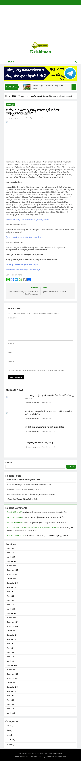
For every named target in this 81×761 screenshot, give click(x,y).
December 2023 (12, 674)
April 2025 (10, 605)
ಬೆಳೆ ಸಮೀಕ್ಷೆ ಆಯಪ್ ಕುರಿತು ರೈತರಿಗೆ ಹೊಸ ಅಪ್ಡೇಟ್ (22, 265)
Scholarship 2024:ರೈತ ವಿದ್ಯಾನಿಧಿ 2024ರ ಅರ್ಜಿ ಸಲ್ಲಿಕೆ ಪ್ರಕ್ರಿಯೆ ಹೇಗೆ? (44, 517)
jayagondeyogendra (15, 118)
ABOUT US (33, 757)
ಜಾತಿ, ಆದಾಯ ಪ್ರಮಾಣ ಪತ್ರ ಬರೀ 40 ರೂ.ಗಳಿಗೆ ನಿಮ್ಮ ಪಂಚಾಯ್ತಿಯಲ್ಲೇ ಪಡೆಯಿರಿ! (31, 494)
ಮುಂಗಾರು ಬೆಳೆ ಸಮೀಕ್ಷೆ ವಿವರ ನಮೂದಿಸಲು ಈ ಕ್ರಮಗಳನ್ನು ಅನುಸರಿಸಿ (27, 220)
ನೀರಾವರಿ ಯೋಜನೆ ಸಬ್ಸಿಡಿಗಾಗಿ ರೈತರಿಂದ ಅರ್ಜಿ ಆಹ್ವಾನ (23, 270)
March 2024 (11, 661)
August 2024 (11, 639)
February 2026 (12, 561)
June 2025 (10, 596)
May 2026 (10, 548)
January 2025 (11, 618)
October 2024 (11, 631)
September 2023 (12, 687)
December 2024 (12, 622)
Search (8, 463)
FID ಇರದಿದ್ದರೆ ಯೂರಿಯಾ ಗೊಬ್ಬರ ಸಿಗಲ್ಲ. (39, 443)
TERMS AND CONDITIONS (56, 757)
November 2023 (12, 678)
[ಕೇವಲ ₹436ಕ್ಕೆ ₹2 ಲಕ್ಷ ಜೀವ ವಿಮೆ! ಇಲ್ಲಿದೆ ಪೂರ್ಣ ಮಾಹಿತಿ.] (26, 88)
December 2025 (12, 570)
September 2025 (12, 583)
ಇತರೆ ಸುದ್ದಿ (10, 725)
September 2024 (12, 635)
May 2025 (10, 600)
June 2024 (10, 648)
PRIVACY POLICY (21, 757)
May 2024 (10, 652)
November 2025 (12, 574)
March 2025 (11, 609)
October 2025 (11, 579)
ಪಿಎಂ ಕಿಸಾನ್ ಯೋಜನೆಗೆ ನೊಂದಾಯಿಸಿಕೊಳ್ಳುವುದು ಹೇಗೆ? (24, 489)
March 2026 (11, 557)
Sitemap (42, 757)
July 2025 (10, 592)
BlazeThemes (57, 753)
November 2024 (12, 626)
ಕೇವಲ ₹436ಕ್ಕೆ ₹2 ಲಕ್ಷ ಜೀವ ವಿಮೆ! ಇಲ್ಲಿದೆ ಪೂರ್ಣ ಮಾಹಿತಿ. (48, 86)
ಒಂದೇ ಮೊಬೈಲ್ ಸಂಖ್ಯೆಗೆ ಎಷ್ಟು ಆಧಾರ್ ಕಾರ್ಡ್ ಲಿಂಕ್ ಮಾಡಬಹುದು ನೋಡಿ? (29, 484)
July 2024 (10, 644)
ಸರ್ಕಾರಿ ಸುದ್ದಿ (10, 740)
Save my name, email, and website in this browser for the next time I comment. (38, 370)
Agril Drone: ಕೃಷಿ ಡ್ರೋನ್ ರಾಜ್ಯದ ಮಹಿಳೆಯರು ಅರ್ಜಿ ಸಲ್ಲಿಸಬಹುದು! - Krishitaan (33, 527)
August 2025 (11, 587)
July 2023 (10, 696)
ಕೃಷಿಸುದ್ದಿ (9, 730)
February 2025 (12, 613)
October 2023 (11, 683)
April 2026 (10, 553)
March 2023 (11, 713)
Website (11, 362)
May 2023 (10, 704)
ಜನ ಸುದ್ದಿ (9, 735)
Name (11, 344)
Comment (12, 318)
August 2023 (11, 691)
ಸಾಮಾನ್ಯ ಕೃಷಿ (10, 105)
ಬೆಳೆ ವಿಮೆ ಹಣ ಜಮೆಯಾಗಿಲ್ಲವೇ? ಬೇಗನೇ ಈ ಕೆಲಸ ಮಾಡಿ (44, 427)
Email (11, 353)
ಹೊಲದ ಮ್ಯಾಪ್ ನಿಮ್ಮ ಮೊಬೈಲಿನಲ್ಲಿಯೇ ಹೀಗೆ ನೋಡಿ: (22, 499)
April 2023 (10, 709)
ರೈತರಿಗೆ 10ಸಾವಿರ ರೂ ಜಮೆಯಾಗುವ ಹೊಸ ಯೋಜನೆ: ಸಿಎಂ (24, 237)
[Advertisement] (40, 23)
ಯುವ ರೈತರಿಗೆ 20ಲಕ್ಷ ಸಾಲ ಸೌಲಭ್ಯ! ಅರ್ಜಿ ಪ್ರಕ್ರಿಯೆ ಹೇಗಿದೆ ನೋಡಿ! (47, 522)
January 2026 (11, 566)
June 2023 (10, 700)
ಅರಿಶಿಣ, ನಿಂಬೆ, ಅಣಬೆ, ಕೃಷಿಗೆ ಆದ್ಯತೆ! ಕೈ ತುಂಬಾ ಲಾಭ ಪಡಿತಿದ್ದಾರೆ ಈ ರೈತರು (45, 512)
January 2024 (11, 670)
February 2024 (12, 665)
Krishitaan (40, 51)
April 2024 (10, 657)
